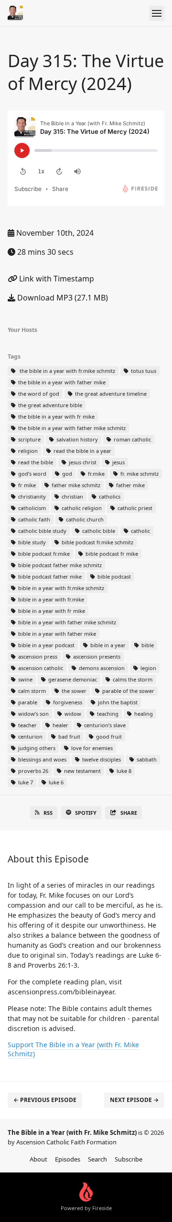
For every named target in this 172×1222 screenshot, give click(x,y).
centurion (30, 736)
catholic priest (134, 507)
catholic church (84, 519)
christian (71, 496)
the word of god (38, 393)
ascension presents (96, 656)
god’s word (31, 473)
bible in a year (107, 645)
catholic (139, 530)
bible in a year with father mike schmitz (66, 622)
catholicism (31, 507)
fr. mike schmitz (139, 473)
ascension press (37, 656)
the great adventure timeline (110, 393)
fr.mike (95, 473)
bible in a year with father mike (56, 633)
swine (24, 679)
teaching (107, 713)
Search (97, 1159)
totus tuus (142, 370)
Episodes (67, 1159)
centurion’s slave (104, 725)
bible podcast (113, 576)
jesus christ (82, 462)
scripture (29, 439)
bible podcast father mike (49, 576)
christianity (31, 496)
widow (72, 713)
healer (59, 725)
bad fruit (68, 736)
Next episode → (134, 1100)
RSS (48, 812)
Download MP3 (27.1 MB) (61, 297)
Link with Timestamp (55, 278)
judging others (36, 747)
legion (147, 667)
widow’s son (33, 713)
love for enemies (91, 747)
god (66, 473)
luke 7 (25, 782)
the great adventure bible (49, 405)
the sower (73, 690)
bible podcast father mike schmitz (59, 565)
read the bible (35, 462)
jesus (118, 462)
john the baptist (117, 702)
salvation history (76, 439)
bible (147, 645)
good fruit (108, 736)
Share (128, 812)
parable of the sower (127, 690)
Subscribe (128, 1159)
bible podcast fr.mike (43, 553)
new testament (82, 770)
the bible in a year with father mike (61, 382)
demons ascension (101, 667)
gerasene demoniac (72, 679)
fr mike (26, 485)
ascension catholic (40, 667)
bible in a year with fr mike (51, 610)
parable (27, 702)
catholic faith (33, 519)
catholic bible (98, 530)
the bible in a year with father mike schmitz (71, 427)
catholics (108, 496)
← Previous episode (44, 1100)
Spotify (86, 812)
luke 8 (123, 770)
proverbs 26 (32, 770)
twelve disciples (101, 759)
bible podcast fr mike (111, 553)
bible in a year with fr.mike (50, 599)
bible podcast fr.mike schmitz (96, 542)
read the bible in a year (81, 450)
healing (143, 713)
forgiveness (67, 702)
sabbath (146, 759)
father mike (130, 485)
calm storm (31, 690)
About (38, 1159)
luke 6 (55, 782)
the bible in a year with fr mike (56, 416)
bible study (31, 542)
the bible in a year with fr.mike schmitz (66, 370)
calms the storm (131, 679)
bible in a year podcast (46, 645)
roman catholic (131, 439)
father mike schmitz (75, 485)
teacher (27, 725)
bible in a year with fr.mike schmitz (60, 587)
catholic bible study (41, 530)
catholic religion (81, 507)
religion (27, 450)
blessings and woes (41, 759)
